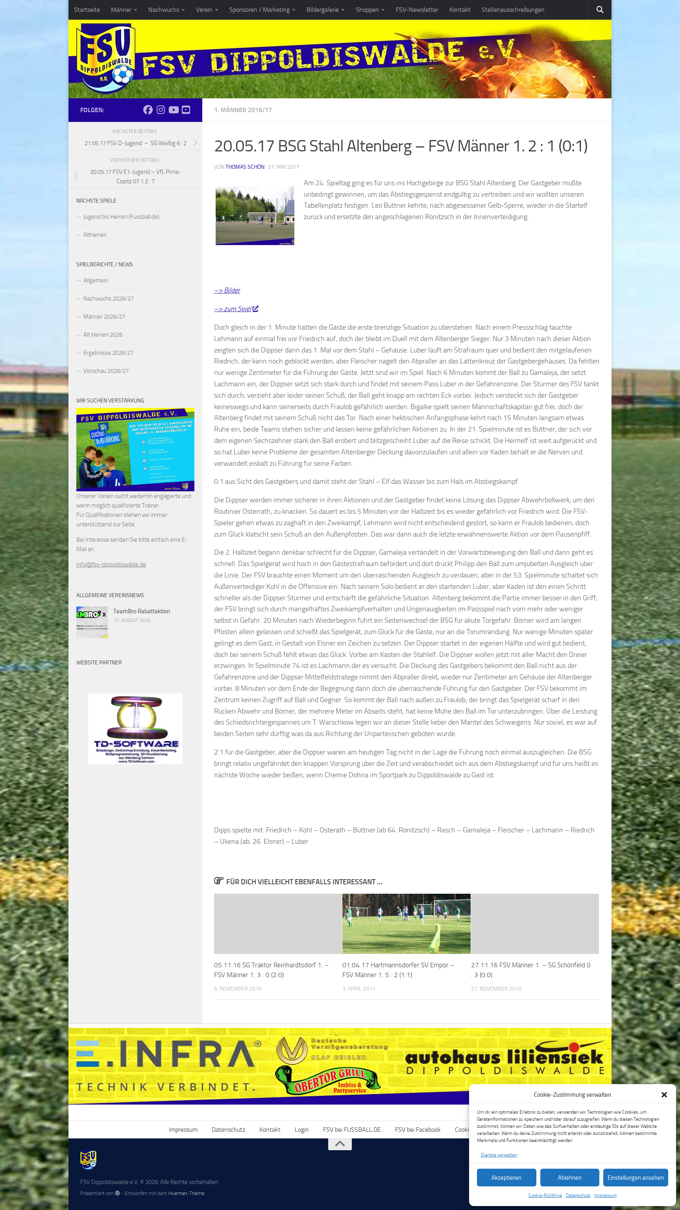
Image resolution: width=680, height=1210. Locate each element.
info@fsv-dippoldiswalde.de (111, 564)
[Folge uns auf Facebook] (148, 109)
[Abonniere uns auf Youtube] (173, 109)
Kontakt (460, 9)
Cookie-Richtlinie (545, 1195)
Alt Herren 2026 (102, 334)
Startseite (87, 9)
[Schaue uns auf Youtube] (185, 109)
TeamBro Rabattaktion (141, 611)
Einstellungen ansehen (636, 1177)
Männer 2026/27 (104, 316)
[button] (664, 1095)
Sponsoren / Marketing (259, 9)
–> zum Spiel (232, 308)
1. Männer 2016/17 (243, 110)
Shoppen (367, 9)
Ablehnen (570, 1177)
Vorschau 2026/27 (106, 370)
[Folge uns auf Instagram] (160, 109)
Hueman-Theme (186, 1193)
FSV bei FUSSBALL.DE (352, 1129)
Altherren (95, 234)
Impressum (605, 1195)
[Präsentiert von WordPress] (117, 1193)
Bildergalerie (323, 9)
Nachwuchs (163, 9)
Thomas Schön (244, 167)
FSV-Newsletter (417, 9)
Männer (121, 9)
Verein (204, 9)
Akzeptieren (506, 1177)
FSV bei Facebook (418, 1129)
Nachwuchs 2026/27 (108, 298)
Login (302, 1129)
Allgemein (95, 280)
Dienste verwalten (499, 1155)
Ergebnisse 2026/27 (108, 352)
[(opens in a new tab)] (92, 622)
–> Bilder (227, 290)
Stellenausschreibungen (513, 9)
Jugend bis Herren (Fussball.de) (121, 216)
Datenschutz (578, 1195)
